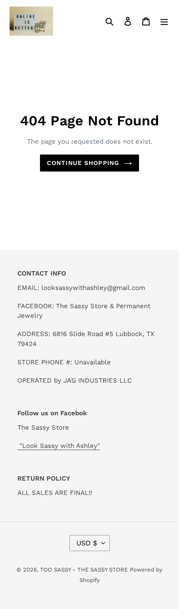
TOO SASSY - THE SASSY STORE (84, 569)
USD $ (86, 543)
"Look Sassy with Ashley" (58, 446)
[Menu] (164, 20)
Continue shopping (83, 162)
